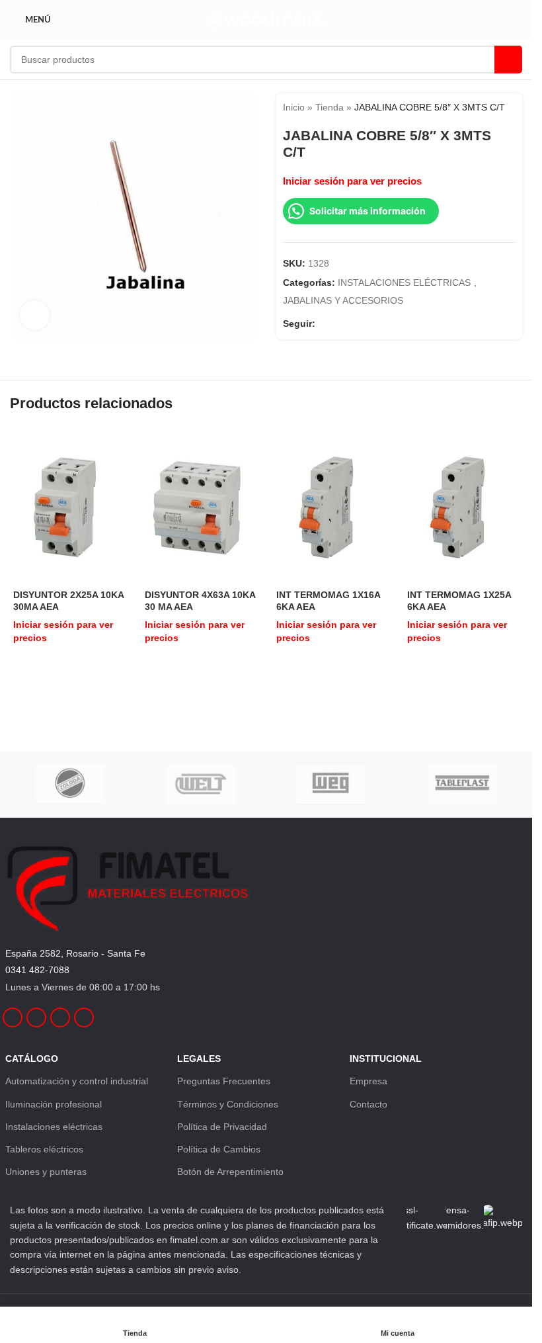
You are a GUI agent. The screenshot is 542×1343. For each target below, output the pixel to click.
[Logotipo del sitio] (266, 19)
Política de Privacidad (222, 1126)
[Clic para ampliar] (35, 315)
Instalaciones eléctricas (53, 1126)
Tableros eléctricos (44, 1149)
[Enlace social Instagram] (339, 324)
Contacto (368, 1104)
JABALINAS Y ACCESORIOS (343, 300)
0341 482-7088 (37, 970)
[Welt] (201, 785)
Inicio (294, 107)
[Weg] (331, 785)
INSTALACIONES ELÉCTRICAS (404, 282)
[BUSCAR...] (508, 59)
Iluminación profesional (53, 1104)
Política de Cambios (218, 1149)
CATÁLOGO (31, 1058)
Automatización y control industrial (76, 1081)
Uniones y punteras (46, 1171)
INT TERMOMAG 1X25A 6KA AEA (459, 600)
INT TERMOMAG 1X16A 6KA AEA (328, 600)
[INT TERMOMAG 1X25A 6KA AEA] (463, 506)
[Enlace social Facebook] (323, 324)
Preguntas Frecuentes (223, 1081)
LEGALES (199, 1058)
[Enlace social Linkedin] (355, 324)
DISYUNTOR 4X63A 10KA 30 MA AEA (200, 600)
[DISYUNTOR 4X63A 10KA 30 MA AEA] (200, 506)
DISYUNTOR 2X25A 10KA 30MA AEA (68, 600)
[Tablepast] (462, 785)
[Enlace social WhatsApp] (371, 324)
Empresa (368, 1081)
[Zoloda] (70, 785)
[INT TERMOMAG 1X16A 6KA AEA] (332, 506)
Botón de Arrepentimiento (230, 1171)
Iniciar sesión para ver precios (352, 181)
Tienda (329, 107)
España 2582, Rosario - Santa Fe (75, 953)
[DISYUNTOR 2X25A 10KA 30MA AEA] (69, 506)
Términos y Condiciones (227, 1104)
